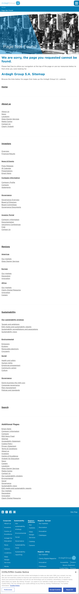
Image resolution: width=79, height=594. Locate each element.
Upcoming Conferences (11, 225)
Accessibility (64, 562)
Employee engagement (11, 365)
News (4, 114)
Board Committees (9, 205)
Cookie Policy (7, 444)
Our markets (7, 259)
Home (4, 7)
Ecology (5, 346)
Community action (9, 368)
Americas (5, 254)
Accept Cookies (55, 589)
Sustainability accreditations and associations (20, 329)
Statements (6, 187)
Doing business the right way (13, 383)
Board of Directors (9, 202)
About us (6, 104)
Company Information (11, 178)
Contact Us (6, 124)
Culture (4, 370)
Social (4, 356)
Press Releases (7, 166)
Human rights (7, 363)
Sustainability (9, 312)
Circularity (6, 351)
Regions (6, 246)
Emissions (6, 344)
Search (5, 407)
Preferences (8, 589)
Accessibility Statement (11, 441)
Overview (5, 151)
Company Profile (8, 182)
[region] (39, 581)
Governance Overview (10, 200)
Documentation (8, 222)
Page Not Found (7, 10)
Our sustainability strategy (13, 320)
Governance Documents (11, 207)
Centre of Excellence (10, 456)
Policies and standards (11, 390)
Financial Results (8, 154)
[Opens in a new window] (3, 512)
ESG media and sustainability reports (16, 327)
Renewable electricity (10, 349)
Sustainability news (9, 332)
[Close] (75, 572)
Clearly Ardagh (8, 126)
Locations (5, 117)
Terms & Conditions (9, 449)
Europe (5, 269)
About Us (5, 112)
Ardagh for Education (10, 459)
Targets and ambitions (10, 324)
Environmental (8, 339)
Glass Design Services (10, 119)
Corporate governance (11, 385)
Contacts (5, 185)
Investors (6, 143)
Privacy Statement (9, 446)
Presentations (7, 171)
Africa (4, 283)
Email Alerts (6, 173)
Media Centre (7, 121)
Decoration (6, 276)
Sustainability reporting (20, 553)
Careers (5, 295)
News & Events (8, 161)
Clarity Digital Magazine (11, 290)
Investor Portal (8, 215)
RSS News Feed (8, 436)
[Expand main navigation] (76, 3)
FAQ (3, 227)
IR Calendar (6, 168)
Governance (7, 195)
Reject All (69, 589)
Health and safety (9, 360)
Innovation (6, 278)
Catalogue (42, 535)
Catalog (32, 541)
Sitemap (5, 439)
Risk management (9, 388)
